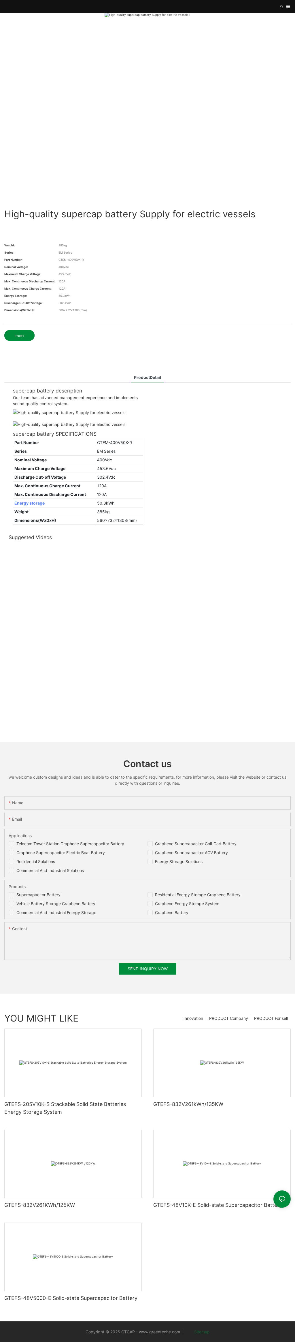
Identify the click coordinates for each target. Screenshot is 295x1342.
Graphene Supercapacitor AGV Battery (191, 852)
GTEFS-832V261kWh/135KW (188, 1104)
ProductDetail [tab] (147, 377)
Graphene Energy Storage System (187, 903)
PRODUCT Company (228, 1018)
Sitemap (201, 1331)
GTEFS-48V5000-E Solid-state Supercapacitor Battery (70, 1298)
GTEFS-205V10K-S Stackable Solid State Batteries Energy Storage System (65, 1108)
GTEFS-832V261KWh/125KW (39, 1205)
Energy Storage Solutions (179, 861)
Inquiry (19, 335)
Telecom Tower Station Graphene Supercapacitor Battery (70, 843)
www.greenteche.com (159, 1331)
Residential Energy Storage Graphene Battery (198, 894)
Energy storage (29, 503)
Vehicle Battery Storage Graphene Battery (55, 903)
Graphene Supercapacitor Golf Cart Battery (196, 843)
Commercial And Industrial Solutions (50, 870)
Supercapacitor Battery (38, 894)
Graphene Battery (171, 912)
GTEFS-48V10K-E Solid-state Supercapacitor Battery (217, 1205)
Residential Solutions (35, 861)
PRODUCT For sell (271, 1018)
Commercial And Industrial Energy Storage (56, 912)
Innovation (193, 1018)
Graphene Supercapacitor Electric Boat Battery (60, 852)
